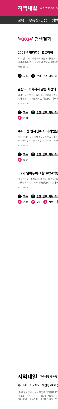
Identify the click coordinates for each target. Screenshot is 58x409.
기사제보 (34, 385)
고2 (36, 202)
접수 (23, 160)
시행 (49, 202)
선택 (23, 118)
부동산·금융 (38, 20)
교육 (21, 20)
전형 (23, 202)
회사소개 (22, 385)
